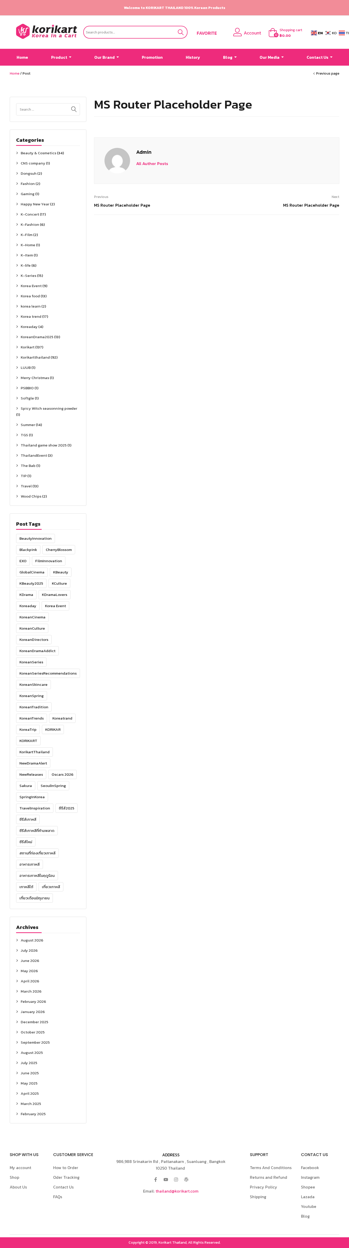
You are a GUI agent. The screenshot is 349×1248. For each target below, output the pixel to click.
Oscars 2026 (62, 774)
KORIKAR (53, 729)
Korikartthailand (35, 357)
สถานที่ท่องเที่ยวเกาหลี (37, 853)
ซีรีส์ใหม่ (25, 842)
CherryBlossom (59, 549)
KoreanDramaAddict (37, 651)
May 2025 (29, 1083)
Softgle (27, 398)
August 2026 (32, 940)
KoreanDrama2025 (37, 337)
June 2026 (30, 960)
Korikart (27, 347)
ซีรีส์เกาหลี (27, 819)
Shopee (308, 1187)
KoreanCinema (32, 617)
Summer (28, 425)
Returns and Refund (268, 1177)
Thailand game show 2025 (44, 445)
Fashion (28, 183)
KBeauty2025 (31, 583)
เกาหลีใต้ (26, 887)
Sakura (25, 785)
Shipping (258, 1197)
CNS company (33, 163)
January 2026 (33, 1012)
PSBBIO (27, 388)
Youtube (308, 1206)
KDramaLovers (54, 594)
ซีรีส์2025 (66, 808)
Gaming (27, 194)
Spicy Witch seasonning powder (49, 408)
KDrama (26, 594)
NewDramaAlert (33, 763)
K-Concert (30, 214)
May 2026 (29, 971)
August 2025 (32, 1052)
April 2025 (30, 1093)
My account (20, 1167)
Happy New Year (35, 204)
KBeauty (60, 572)
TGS (24, 435)
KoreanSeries (31, 662)
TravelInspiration (34, 808)
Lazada (308, 1197)
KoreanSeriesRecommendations (48, 673)
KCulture (59, 583)
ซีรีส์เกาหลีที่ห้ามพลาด (36, 830)
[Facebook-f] (155, 1179)
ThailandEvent (34, 455)
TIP (24, 476)
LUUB (26, 367)
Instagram (310, 1177)
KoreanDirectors (33, 639)
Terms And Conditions (271, 1167)
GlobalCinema (31, 572)
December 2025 (34, 1022)
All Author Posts (152, 163)
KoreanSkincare (33, 684)
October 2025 (33, 1032)
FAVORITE (207, 33)
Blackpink (28, 549)
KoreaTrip (28, 729)
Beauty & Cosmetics (38, 153)
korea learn (31, 306)
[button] (288, 33)
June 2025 (30, 1073)
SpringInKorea (32, 797)
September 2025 (35, 1042)
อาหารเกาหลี (29, 864)
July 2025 (29, 1063)
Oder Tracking (66, 1177)
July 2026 (29, 950)
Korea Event (31, 286)
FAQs (57, 1197)
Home (14, 73)
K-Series (28, 275)
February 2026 (33, 1001)
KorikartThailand (34, 752)
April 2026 (30, 981)
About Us (18, 1187)
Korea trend (31, 316)
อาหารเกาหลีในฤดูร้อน (37, 875)
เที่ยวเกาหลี (51, 887)
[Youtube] (166, 1179)
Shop (14, 1177)
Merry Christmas (35, 378)
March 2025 (31, 1103)
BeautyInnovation (35, 538)
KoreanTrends (31, 718)
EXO (23, 561)
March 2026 (31, 991)
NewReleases (31, 774)
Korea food (30, 296)
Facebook (310, 1167)
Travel (26, 486)
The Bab (28, 465)
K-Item (27, 255)
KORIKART (28, 741)
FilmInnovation (48, 561)
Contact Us (63, 1187)
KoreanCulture (32, 628)
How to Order (65, 1167)
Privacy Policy (263, 1187)
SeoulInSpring (53, 785)
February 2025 (33, 1114)
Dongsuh (29, 173)
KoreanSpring (31, 696)
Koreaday (29, 326)
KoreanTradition (33, 707)
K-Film (26, 235)
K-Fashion (30, 224)
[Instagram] (176, 1179)
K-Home (28, 245)
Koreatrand (62, 718)
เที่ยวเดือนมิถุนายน (34, 898)
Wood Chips (31, 496)
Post (26, 73)
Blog (305, 1216)
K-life (26, 265)
